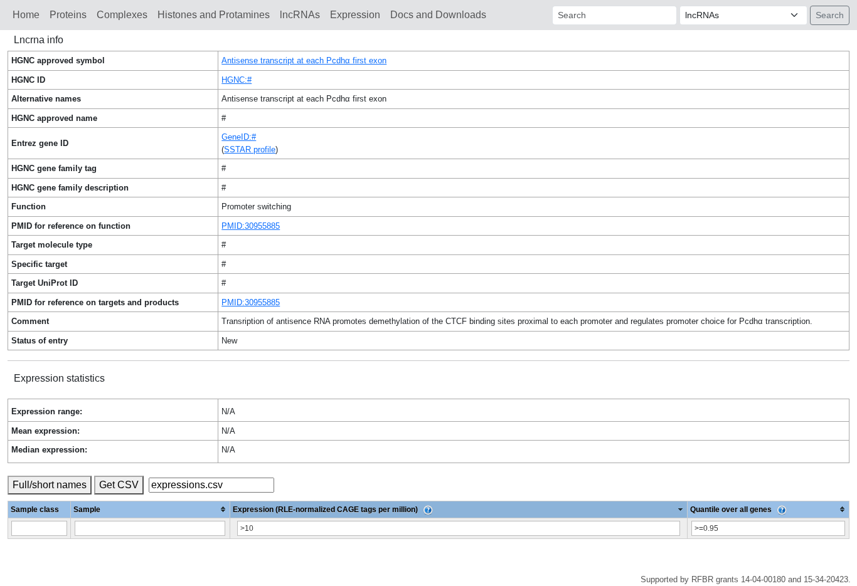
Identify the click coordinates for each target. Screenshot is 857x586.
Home (26, 14)
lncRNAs (300, 14)
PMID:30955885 (250, 226)
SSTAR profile (249, 149)
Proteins (68, 14)
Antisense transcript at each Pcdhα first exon (303, 60)
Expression (355, 14)
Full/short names (50, 484)
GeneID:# (238, 137)
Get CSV (119, 484)
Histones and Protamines (213, 14)
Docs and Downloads (438, 14)
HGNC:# (236, 80)
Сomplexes (122, 14)
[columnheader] (150, 509)
